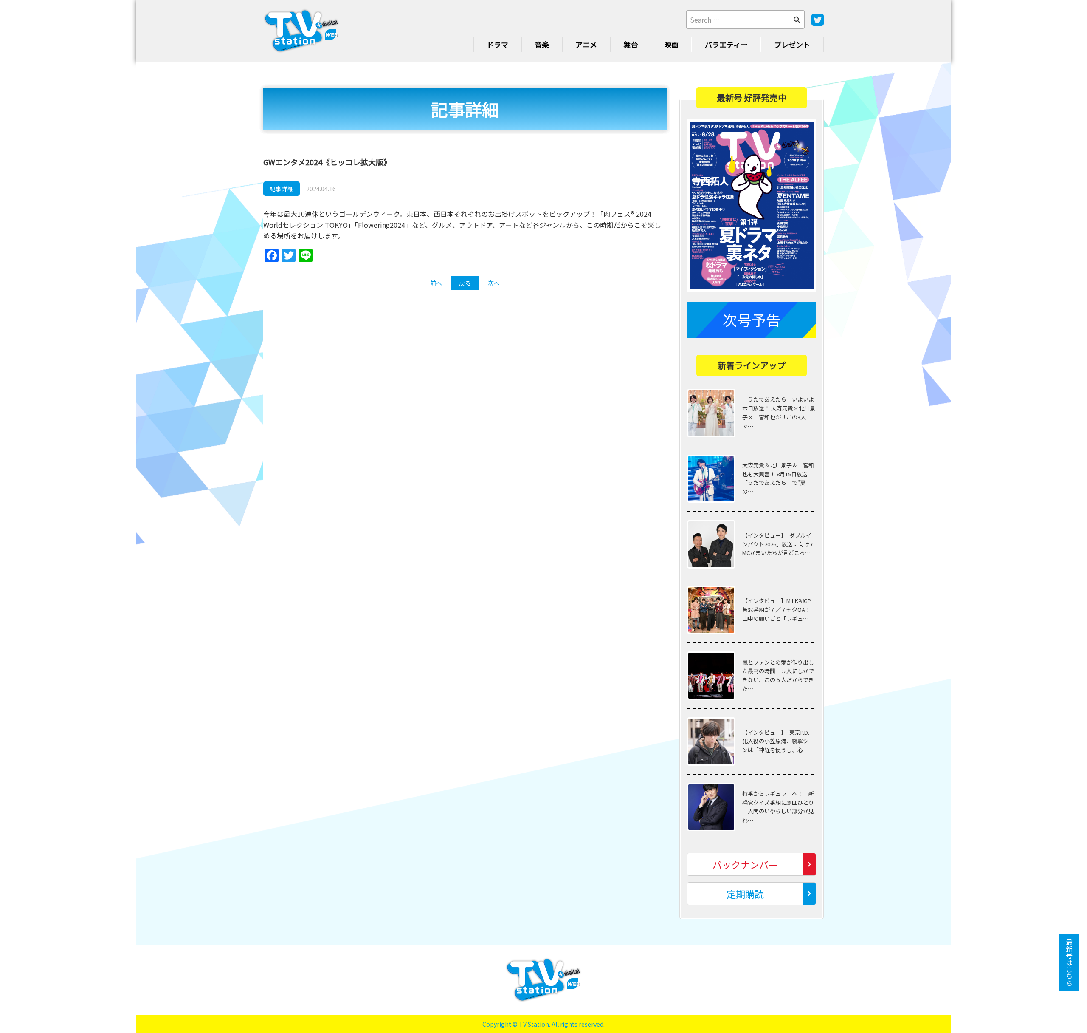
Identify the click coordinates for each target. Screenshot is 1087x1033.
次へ (494, 283)
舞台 (630, 44)
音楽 (542, 44)
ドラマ (497, 44)
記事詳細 (281, 188)
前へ (436, 283)
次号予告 (751, 319)
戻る (465, 283)
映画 (671, 44)
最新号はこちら (1069, 962)
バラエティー (726, 44)
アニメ (586, 44)
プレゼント (792, 44)
